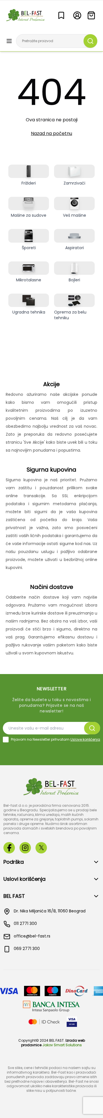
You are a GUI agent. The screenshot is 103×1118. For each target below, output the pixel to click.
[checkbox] (6, 739)
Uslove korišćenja (85, 739)
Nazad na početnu (51, 133)
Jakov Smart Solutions (62, 1045)
